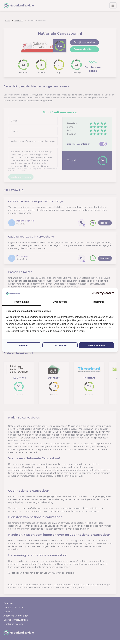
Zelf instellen (60, 345)
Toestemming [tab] (21, 302)
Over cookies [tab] (60, 302)
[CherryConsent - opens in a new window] (103, 293)
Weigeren (23, 345)
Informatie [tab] (98, 302)
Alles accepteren (96, 345)
